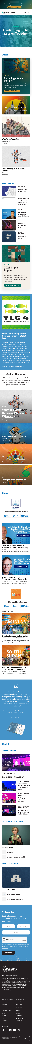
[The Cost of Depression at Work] (9, 225)
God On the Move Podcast (16, 602)
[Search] (25, 12)
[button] (28, 12)
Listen (3, 1013)
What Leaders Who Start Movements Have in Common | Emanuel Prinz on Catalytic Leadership (14, 580)
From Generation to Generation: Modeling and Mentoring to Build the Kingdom (23, 204)
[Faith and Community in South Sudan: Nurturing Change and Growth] (16, 655)
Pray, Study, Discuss (7, 999)
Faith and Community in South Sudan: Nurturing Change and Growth (14, 669)
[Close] (30, 5)
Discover (6, 997)
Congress (4, 1020)
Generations (19, 1004)
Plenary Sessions (9, 751)
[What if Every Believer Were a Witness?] (16, 156)
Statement (21, 187)
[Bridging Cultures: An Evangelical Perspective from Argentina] (16, 623)
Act (3, 1018)
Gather (4, 1015)
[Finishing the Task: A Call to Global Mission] (9, 786)
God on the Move (16, 374)
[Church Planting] (16, 877)
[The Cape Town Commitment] (9, 191)
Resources (5, 1004)
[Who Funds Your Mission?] (16, 127)
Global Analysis (23, 198)
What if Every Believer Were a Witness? (13, 170)
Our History (19, 1013)
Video (19, 221)
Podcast (20, 209)
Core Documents (6, 1002)
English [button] (13, 12)
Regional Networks (21, 1002)
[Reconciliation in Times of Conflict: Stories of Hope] (9, 810)
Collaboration (7, 847)
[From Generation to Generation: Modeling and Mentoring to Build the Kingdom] (9, 202)
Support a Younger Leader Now (12, 366)
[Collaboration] (16, 835)
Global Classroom (21, 233)
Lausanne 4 (7, 1010)
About (19, 1010)
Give (24, 1038)
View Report (15, 718)
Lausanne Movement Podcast (16, 512)
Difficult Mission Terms (12, 822)
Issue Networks (20, 999)
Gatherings (19, 1007)
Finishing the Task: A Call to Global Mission (23, 787)
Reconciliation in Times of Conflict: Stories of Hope (23, 812)
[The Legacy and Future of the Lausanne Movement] (9, 798)
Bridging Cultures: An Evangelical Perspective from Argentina (15, 637)
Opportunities (19, 1018)
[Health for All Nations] (9, 236)
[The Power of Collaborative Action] (16, 762)
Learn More (6, 990)
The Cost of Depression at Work (21, 225)
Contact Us (19, 1020)
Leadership (19, 1015)
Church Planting (8, 889)
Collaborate (22, 997)
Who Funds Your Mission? (12, 139)
